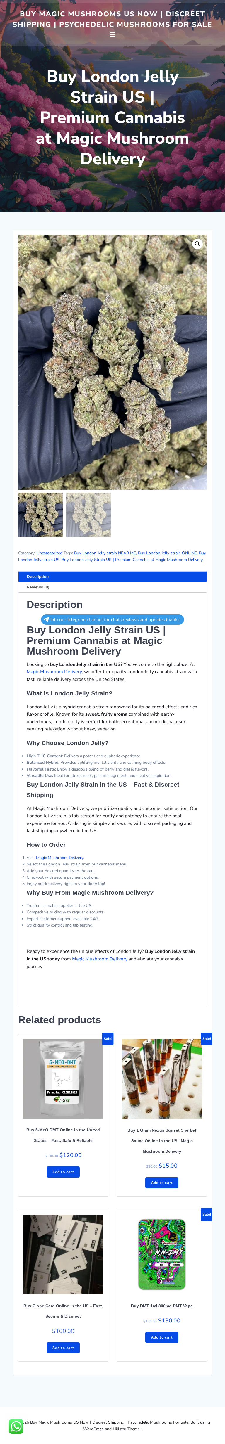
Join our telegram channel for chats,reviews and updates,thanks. (115, 620)
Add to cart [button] (63, 1171)
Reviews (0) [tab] (38, 587)
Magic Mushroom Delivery (54, 672)
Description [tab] (38, 576)
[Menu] (112, 35)
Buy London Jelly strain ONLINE (167, 553)
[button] (197, 244)
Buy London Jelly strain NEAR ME (105, 553)
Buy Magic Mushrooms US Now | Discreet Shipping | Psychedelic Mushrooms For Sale (112, 19)
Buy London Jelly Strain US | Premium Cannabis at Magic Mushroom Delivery (132, 559)
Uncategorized (49, 553)
